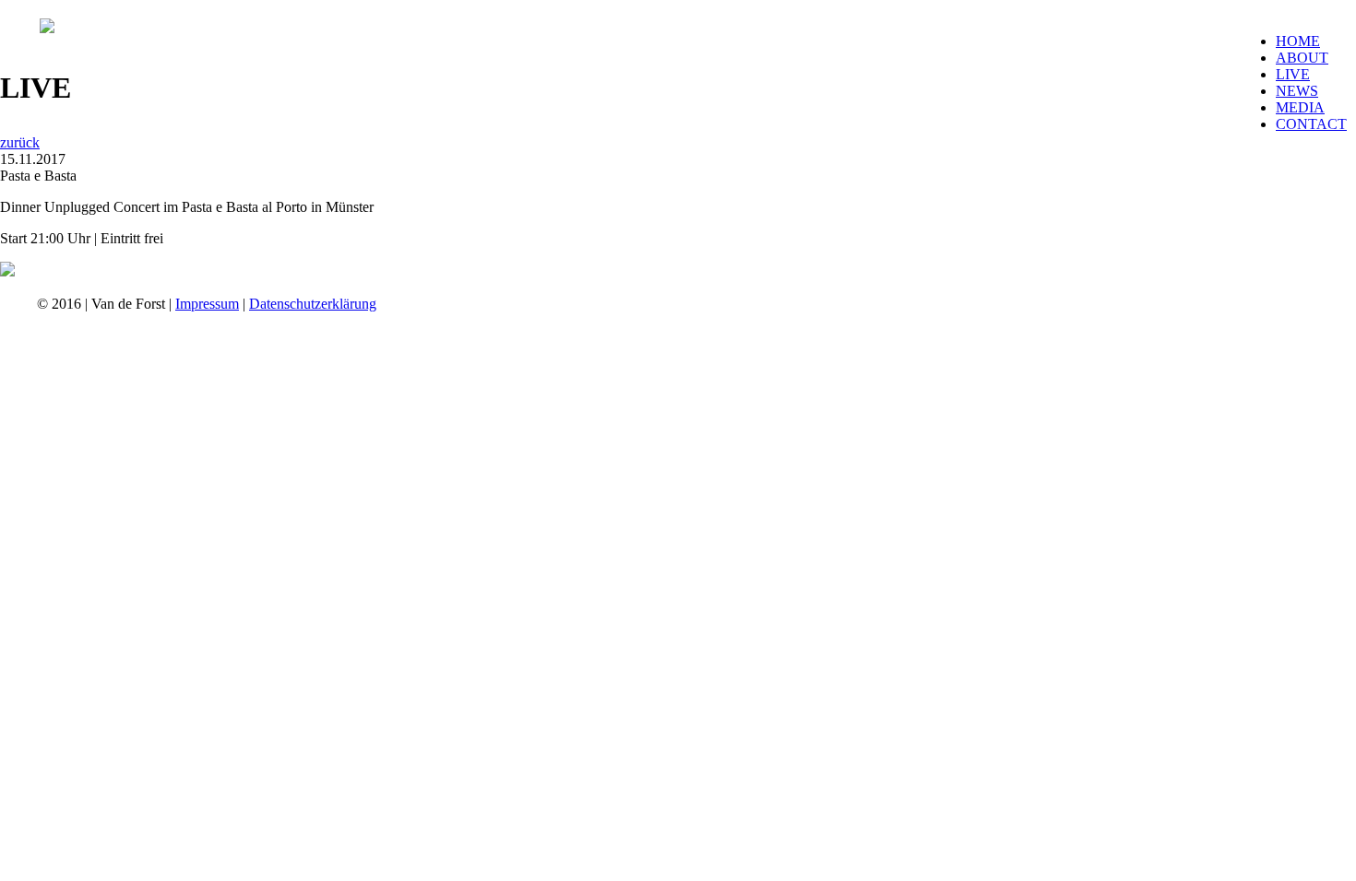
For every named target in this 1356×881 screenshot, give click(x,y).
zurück (20, 142)
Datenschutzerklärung (312, 303)
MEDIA (1300, 107)
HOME (1298, 41)
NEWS (1297, 91)
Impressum (207, 303)
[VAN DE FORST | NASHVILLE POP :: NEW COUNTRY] (47, 28)
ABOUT (1302, 57)
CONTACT (1311, 124)
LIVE (1293, 74)
